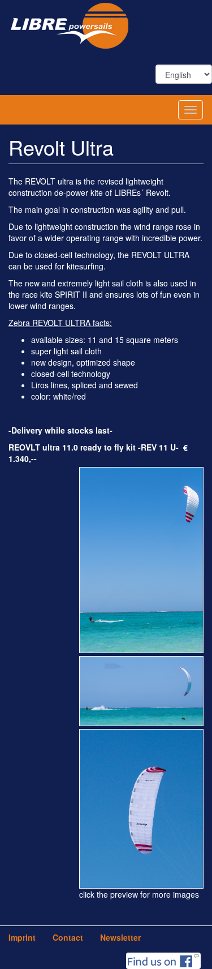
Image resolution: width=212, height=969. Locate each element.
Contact (68, 937)
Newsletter (120, 937)
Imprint (22, 937)
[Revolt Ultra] (141, 557)
